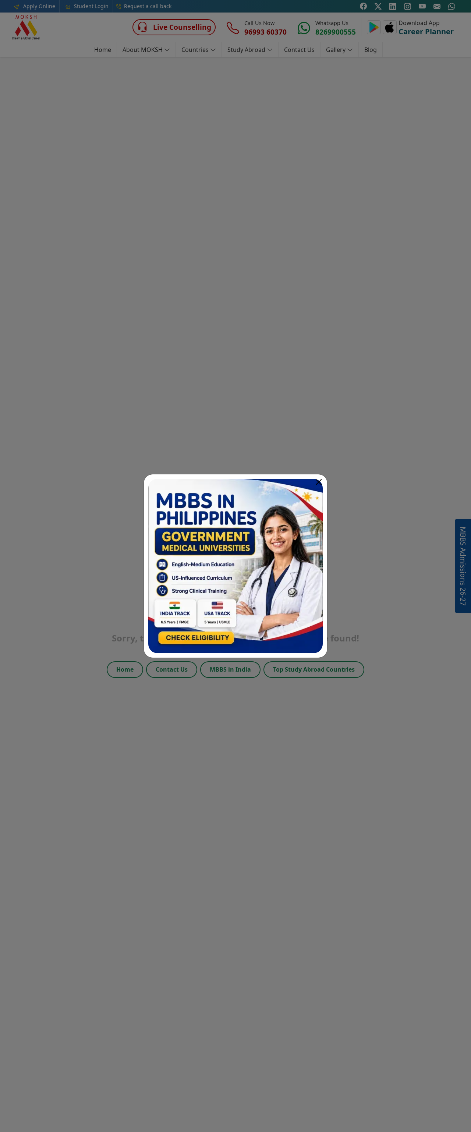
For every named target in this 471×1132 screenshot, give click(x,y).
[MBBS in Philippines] (235, 566)
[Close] (318, 482)
